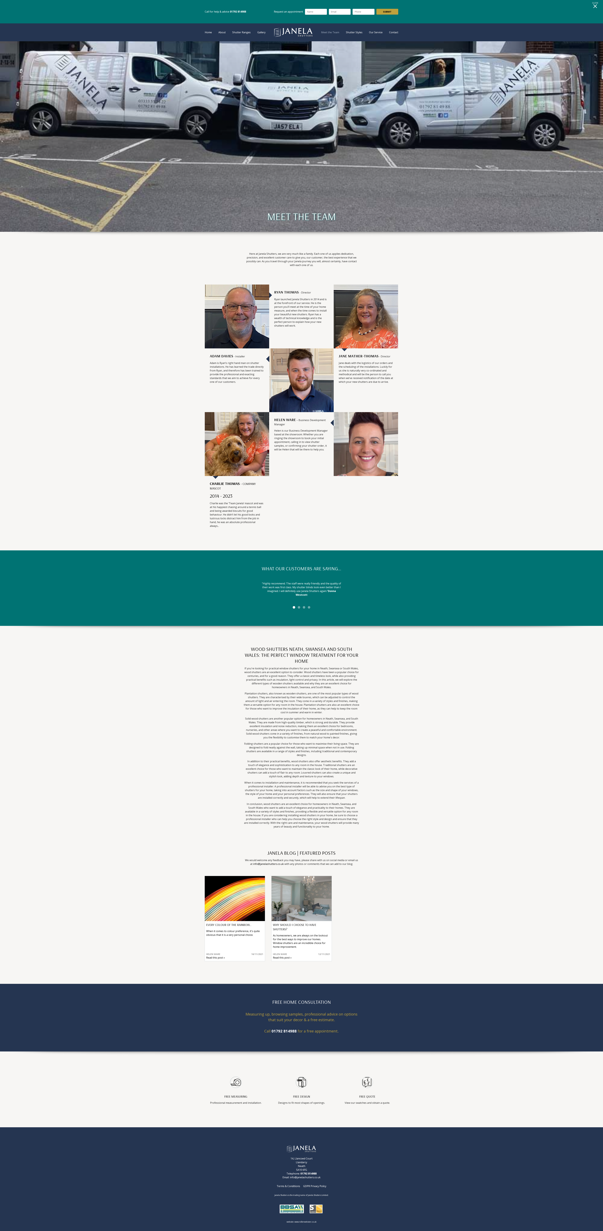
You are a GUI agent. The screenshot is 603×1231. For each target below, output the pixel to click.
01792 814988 (284, 1031)
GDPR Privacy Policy (314, 1186)
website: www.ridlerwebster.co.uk (301, 1221)
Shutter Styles (354, 32)
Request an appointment (288, 11)
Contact (393, 32)
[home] (293, 32)
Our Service (376, 32)
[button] (211, 588)
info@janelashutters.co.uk (268, 864)
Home (208, 32)
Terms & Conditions (288, 1186)
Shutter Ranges (241, 32)
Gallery (261, 32)
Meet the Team (330, 32)
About (222, 32)
